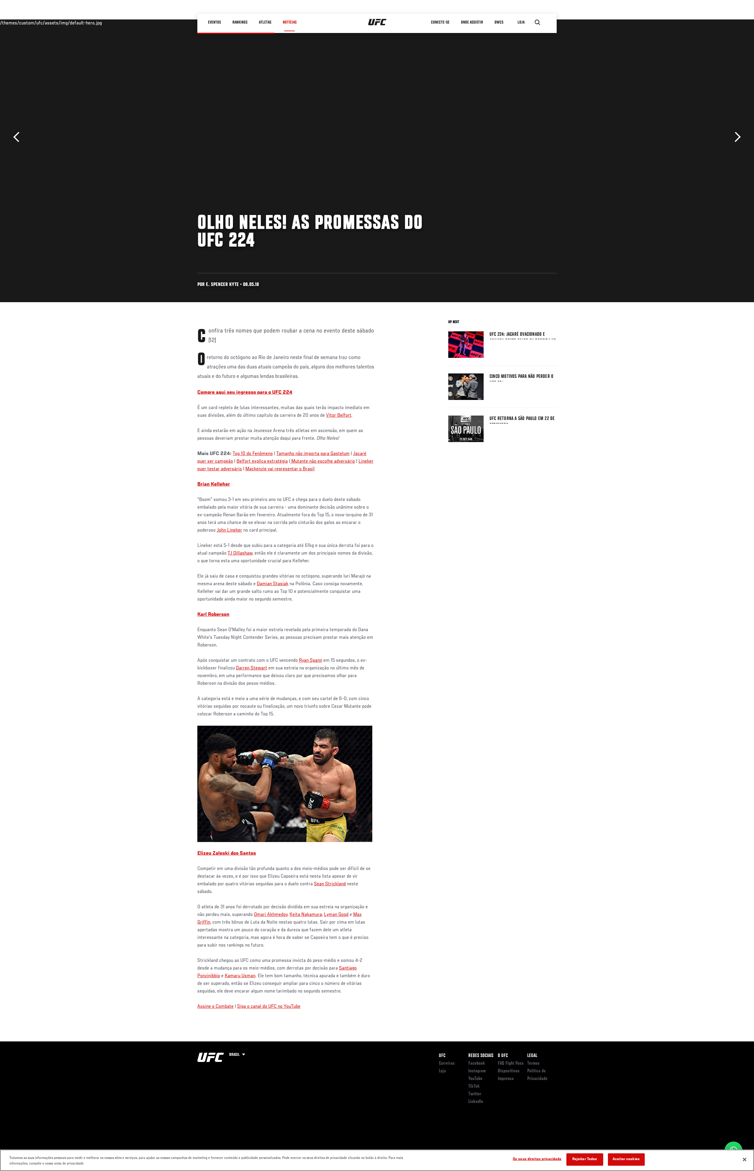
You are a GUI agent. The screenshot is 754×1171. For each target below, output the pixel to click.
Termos (533, 1063)
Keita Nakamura (306, 914)
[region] (377, 1160)
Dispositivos (509, 1071)
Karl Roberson (213, 614)
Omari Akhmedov (270, 914)
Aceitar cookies (626, 1159)
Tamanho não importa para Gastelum (313, 454)
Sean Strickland (330, 884)
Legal (532, 1055)
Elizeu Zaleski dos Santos (226, 853)
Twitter (474, 1094)
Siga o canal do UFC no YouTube (268, 1006)
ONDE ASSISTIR (472, 22)
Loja (442, 1071)
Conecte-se (440, 22)
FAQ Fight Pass (511, 1063)
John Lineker (229, 530)
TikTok (474, 1086)
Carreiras (447, 1063)
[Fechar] (744, 1159)
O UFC (503, 1055)
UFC (442, 1055)
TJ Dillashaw (240, 553)
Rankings (239, 22)
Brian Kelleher (213, 484)
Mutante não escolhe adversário (322, 461)
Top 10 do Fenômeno (253, 454)
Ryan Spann (310, 660)
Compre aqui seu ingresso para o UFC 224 (244, 392)
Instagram (477, 1071)
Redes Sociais (480, 1055)
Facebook (476, 1063)
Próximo (735, 137)
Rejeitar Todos (584, 1159)
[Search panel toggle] (537, 22)
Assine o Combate (215, 1006)
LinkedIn (475, 1101)
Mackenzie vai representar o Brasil (280, 469)
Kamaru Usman (240, 976)
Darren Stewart (251, 668)
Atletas (265, 22)
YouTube (475, 1078)
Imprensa (506, 1078)
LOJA (521, 22)
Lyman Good (336, 914)
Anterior (18, 137)
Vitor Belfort (338, 415)
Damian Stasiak (272, 584)
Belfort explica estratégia (262, 461)
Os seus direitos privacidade (537, 1159)
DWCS (499, 22)
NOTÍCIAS (290, 22)
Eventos (214, 22)
